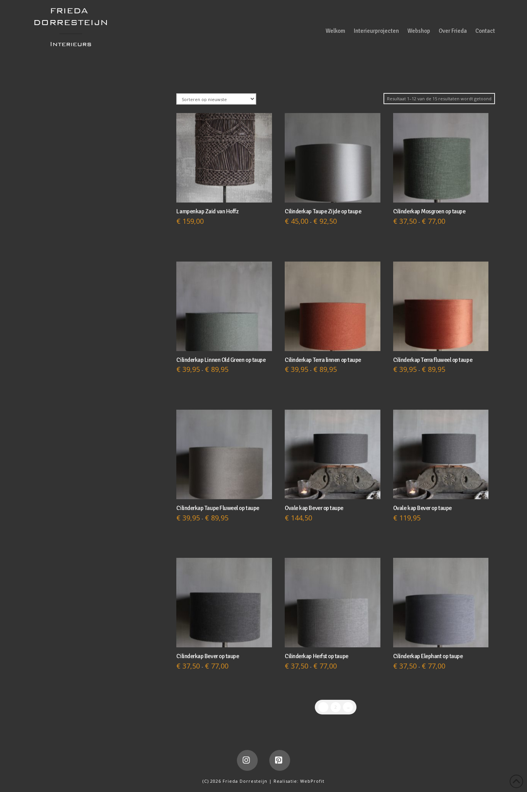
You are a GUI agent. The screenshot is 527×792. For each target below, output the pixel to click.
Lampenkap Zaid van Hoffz (207, 211)
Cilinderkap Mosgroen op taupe (429, 211)
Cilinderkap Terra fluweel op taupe (432, 359)
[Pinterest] (279, 760)
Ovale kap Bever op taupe (314, 508)
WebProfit (312, 781)
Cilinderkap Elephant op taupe (428, 656)
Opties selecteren (332, 189)
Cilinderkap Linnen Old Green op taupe (220, 359)
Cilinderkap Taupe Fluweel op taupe (217, 508)
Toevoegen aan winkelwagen (226, 189)
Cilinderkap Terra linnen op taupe (323, 359)
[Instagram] (247, 760)
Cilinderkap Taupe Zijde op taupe (323, 211)
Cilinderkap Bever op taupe (207, 656)
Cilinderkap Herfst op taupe (316, 656)
